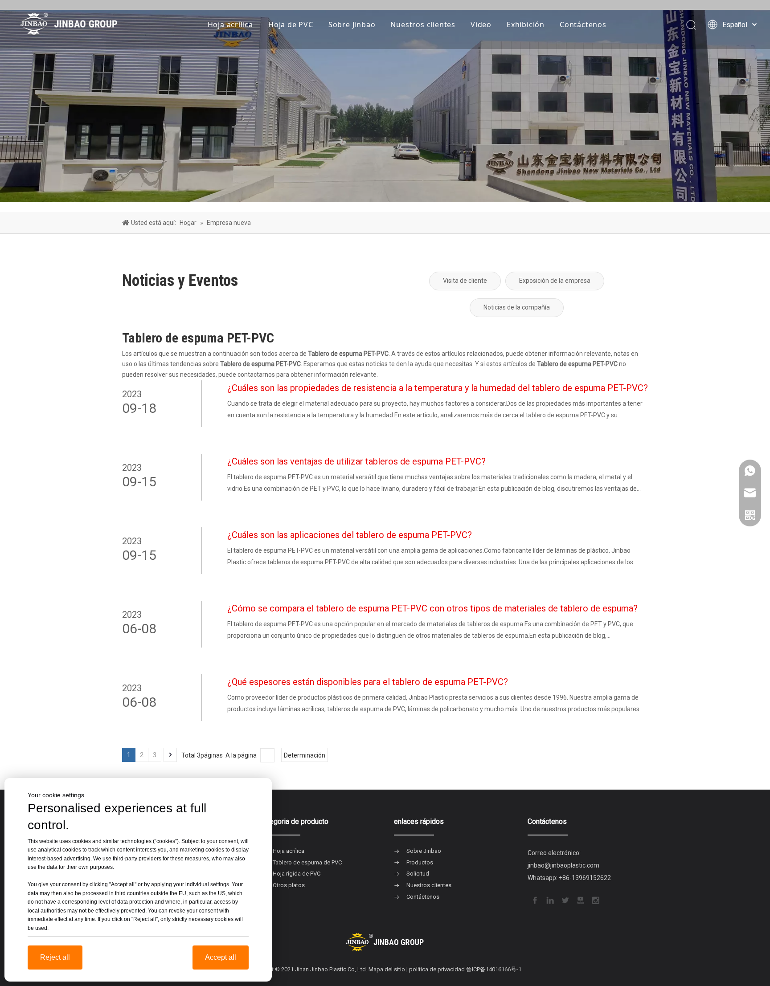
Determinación (304, 755)
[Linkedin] (549, 900)
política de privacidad (437, 969)
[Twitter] (564, 900)
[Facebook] (534, 900)
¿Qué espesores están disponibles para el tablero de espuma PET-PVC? (367, 681)
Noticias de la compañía (516, 307)
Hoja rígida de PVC (296, 873)
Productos (419, 862)
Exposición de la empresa (554, 280)
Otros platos (289, 885)
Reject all (55, 957)
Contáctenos (583, 24)
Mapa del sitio (387, 969)
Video (481, 24)
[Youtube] (580, 900)
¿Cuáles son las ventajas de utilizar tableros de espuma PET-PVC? (356, 461)
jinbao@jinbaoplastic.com (563, 865)
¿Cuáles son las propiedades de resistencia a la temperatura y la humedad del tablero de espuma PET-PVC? (437, 388)
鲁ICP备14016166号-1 (493, 969)
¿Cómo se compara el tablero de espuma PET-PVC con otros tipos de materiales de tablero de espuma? (432, 608)
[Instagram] (595, 900)
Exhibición (526, 24)
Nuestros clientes (422, 24)
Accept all (220, 957)
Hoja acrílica (230, 24)
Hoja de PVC (290, 24)
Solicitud (417, 873)
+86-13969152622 (585, 877)
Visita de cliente (465, 280)
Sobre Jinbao (352, 24)
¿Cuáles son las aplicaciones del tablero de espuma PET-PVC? (349, 535)
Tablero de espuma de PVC (307, 862)
